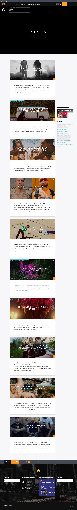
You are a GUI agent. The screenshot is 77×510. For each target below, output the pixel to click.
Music (11, 60)
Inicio (17, 4)
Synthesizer (60, 144)
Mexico (11, 140)
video (70, 144)
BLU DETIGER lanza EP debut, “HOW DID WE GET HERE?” (33, 387)
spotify (63, 142)
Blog (23, 4)
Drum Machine (60, 127)
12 (38, 461)
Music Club (60, 135)
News (19, 60)
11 (35, 461)
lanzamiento (60, 131)
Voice (58, 146)
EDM (66, 127)
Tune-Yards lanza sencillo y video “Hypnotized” (33, 228)
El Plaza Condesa (61, 129)
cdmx (64, 124)
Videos (8, 1)
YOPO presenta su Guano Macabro (33, 269)
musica (65, 133)
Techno (66, 144)
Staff (3, 1)
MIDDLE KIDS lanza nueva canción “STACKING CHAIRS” (32, 347)
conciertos (69, 124)
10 (32, 461)
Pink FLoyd (60, 140)
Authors (59, 124)
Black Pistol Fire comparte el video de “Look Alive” (33, 69)
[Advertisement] (66, 81)
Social (27, 140)
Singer (59, 142)
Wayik (11, 505)
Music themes (67, 135)
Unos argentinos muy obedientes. (33, 426)
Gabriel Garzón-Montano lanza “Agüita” (32, 188)
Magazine (15, 1)
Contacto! (22, 1)
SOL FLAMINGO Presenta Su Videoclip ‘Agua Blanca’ (33, 149)
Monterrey (60, 133)
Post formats (67, 140)
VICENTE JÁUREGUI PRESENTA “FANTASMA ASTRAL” (33, 110)
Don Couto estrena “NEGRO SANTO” (33, 308)
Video (22, 60)
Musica (15, 60)
